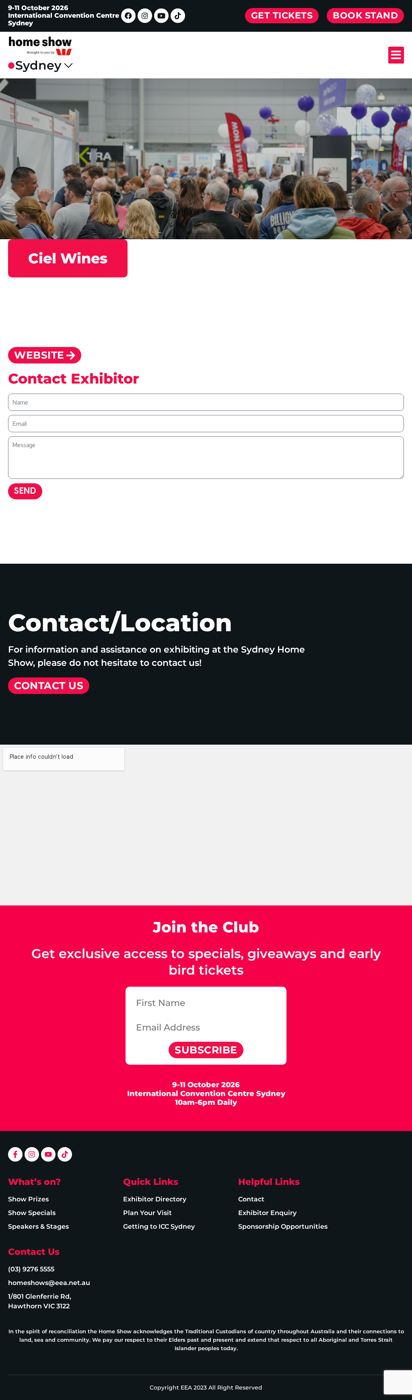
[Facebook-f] (15, 1154)
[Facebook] (128, 15)
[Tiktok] (178, 15)
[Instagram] (145, 15)
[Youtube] (161, 15)
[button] (396, 55)
